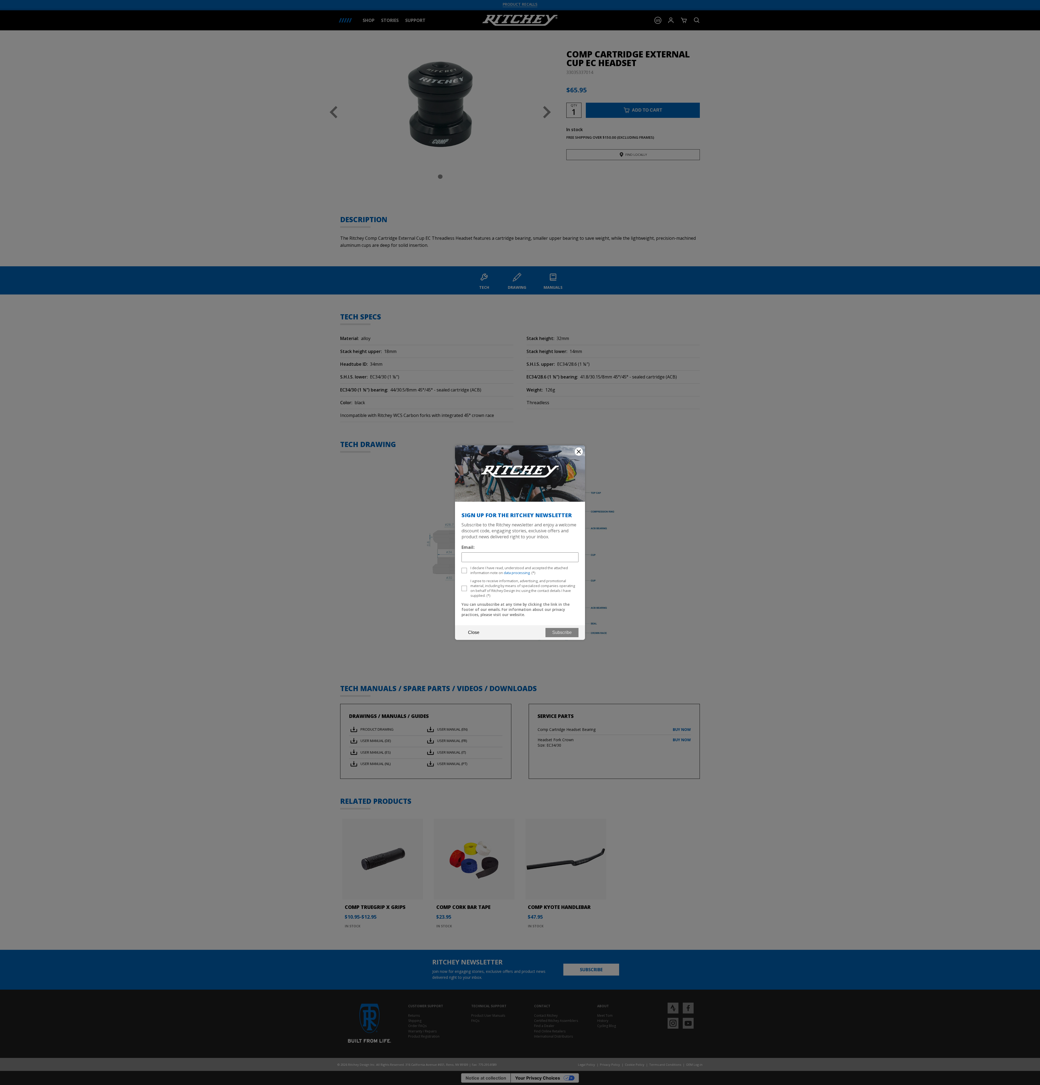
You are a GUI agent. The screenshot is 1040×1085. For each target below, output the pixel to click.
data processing (517, 572)
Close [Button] (473, 632)
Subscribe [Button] (562, 632)
